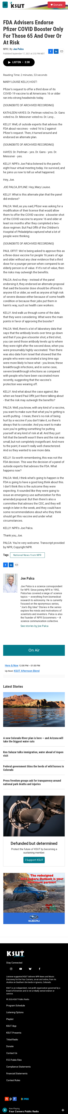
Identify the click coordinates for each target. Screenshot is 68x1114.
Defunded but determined (34, 843)
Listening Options (15, 1012)
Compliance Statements (18, 1067)
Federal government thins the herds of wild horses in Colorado (33, 768)
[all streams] (64, 1110)
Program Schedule (15, 1005)
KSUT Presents (13, 1033)
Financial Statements (17, 1073)
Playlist (9, 1019)
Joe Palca (18, 49)
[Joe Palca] (10, 583)
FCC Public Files (14, 1060)
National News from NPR (27, 555)
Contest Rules (13, 1080)
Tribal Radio (12, 1039)
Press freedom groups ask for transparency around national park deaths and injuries (32, 782)
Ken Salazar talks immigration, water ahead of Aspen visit (33, 753)
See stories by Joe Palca (34, 626)
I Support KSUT (34, 860)
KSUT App (11, 1026)
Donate (57, 4)
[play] (5, 1110)
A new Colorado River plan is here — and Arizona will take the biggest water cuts (33, 739)
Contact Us (11, 1053)
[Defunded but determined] (34, 816)
